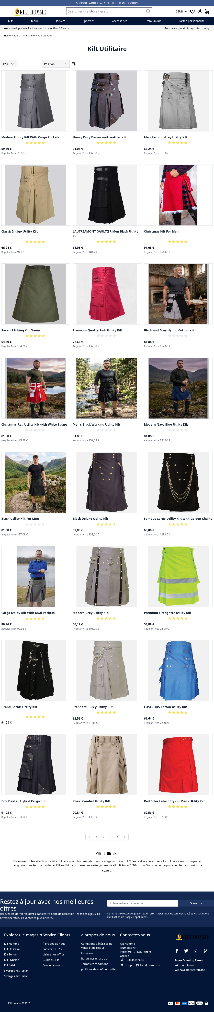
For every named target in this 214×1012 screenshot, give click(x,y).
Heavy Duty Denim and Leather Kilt (100, 137)
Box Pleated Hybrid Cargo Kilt (23, 801)
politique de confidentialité (174, 913)
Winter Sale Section (125, 3)
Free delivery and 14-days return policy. (187, 28)
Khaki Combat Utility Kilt (91, 801)
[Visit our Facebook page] (178, 951)
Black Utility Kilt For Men (20, 519)
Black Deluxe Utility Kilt (90, 519)
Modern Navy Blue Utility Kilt (166, 424)
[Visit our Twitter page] (187, 951)
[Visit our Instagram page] (197, 951)
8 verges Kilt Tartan (16, 971)
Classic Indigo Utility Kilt (19, 231)
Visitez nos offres (54, 954)
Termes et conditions (94, 964)
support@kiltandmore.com (142, 965)
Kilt (16, 35)
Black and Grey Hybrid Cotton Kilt (169, 330)
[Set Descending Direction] (74, 64)
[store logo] (29, 11)
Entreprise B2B (52, 949)
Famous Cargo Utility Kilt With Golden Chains (178, 519)
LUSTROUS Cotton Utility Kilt (165, 707)
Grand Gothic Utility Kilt (19, 707)
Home (7, 35)
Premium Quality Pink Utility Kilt (97, 330)
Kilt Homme (28, 35)
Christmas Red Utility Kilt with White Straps (34, 424)
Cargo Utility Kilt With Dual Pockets (28, 613)
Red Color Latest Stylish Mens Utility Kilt (174, 801)
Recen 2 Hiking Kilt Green (20, 330)
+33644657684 (134, 960)
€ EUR (179, 11)
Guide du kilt (51, 960)
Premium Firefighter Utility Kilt (167, 613)
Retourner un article (94, 958)
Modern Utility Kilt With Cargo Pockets (30, 137)
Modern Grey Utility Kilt (91, 613)
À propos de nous (54, 944)
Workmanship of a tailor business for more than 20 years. (36, 28)
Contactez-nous (53, 965)
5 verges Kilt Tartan (16, 976)
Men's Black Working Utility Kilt (96, 424)
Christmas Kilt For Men (161, 231)
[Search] (148, 11)
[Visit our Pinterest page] (206, 951)
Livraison (87, 953)
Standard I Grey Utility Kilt (93, 707)
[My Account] (199, 11)
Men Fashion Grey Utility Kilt (165, 137)
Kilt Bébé (9, 965)
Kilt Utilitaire (45, 35)
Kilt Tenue (10, 954)
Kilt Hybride (11, 960)
